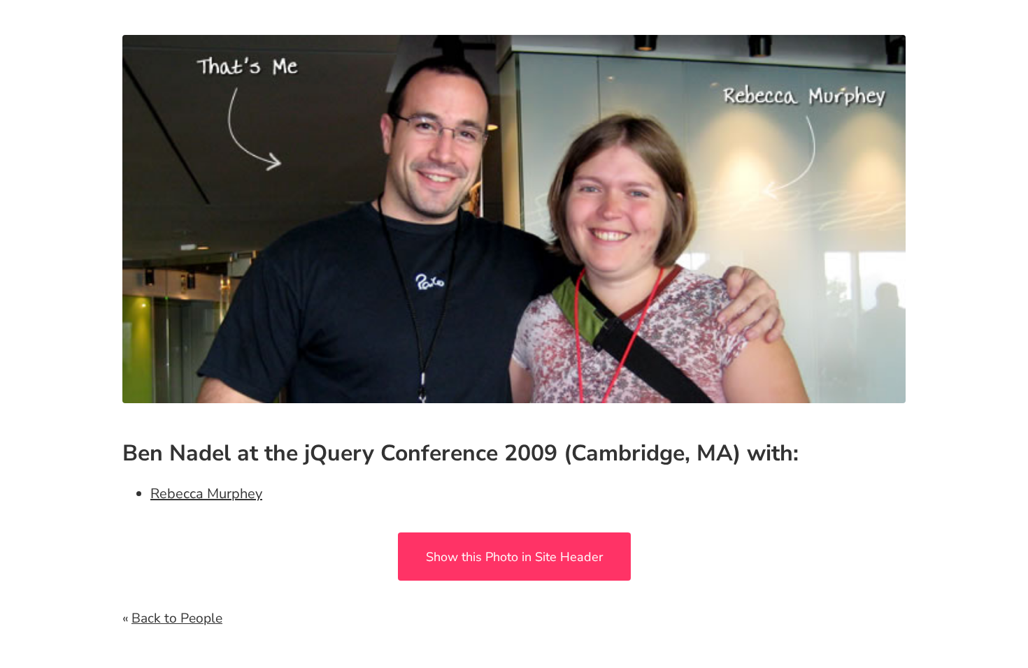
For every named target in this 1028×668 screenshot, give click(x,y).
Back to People (176, 618)
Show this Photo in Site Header (514, 557)
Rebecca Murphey (206, 493)
